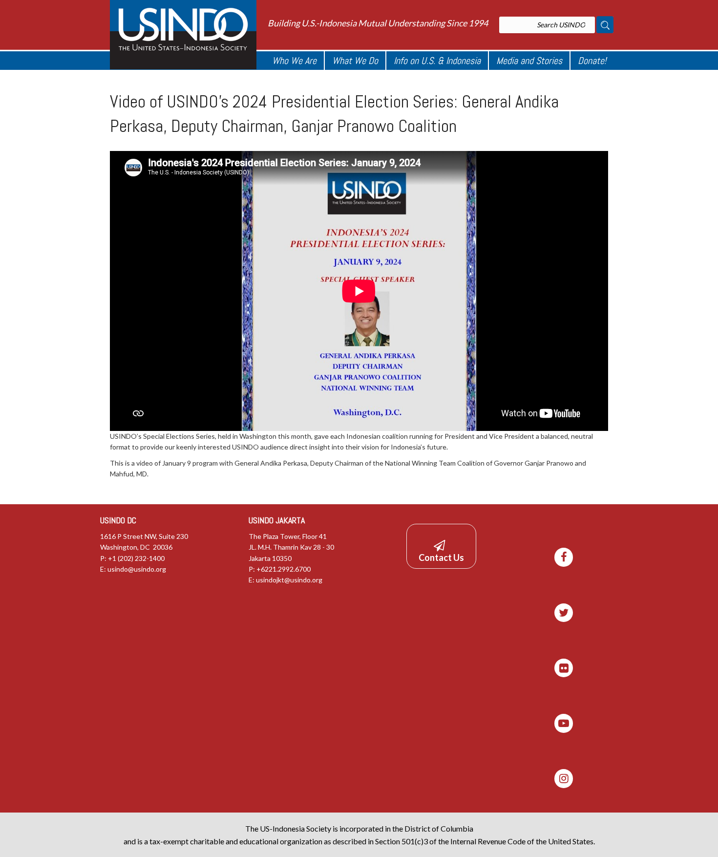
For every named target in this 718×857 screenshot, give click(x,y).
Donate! (592, 60)
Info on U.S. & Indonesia (437, 60)
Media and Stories (529, 60)
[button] (441, 546)
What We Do (355, 60)
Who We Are (294, 60)
